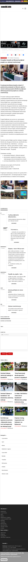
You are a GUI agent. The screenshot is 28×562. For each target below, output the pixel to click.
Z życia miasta (16, 49)
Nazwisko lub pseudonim (6, 320)
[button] (2, 335)
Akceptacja (4, 559)
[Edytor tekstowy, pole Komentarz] (14, 344)
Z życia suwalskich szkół (6, 519)
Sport (3, 442)
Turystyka (4, 459)
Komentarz (3, 332)
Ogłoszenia (3, 532)
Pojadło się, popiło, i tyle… (15, 274)
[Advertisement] (14, 26)
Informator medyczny (5, 537)
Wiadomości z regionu (6, 449)
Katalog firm (3, 535)
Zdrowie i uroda (5, 474)
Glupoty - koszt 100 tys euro (16, 248)
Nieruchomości (5, 470)
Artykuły (3, 466)
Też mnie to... (14, 229)
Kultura (3, 445)
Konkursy (3, 534)
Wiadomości (10, 49)
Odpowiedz (13, 223)
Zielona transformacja (14, 306)
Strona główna (4, 49)
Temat (2, 326)
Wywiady (3, 456)
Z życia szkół (4, 452)
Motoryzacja (4, 463)
